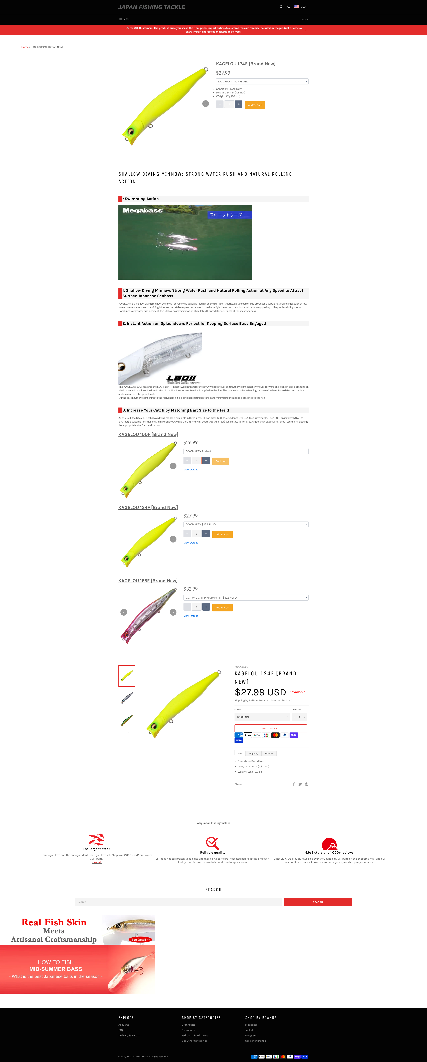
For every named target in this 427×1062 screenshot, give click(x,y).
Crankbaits (188, 1024)
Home (25, 47)
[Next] (205, 103)
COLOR (238, 709)
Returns (269, 753)
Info (240, 753)
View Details (190, 469)
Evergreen (251, 1035)
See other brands (255, 1040)
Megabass (251, 1024)
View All (97, 862)
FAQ (120, 1030)
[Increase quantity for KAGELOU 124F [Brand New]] (238, 104)
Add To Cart (255, 105)
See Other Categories (194, 1040)
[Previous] (123, 612)
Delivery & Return (129, 1035)
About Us (123, 1024)
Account (304, 19)
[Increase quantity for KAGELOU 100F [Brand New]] (206, 460)
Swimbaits (188, 1030)
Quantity (296, 709)
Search (318, 902)
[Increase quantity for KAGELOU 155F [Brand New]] (206, 607)
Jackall (249, 1030)
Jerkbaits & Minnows (195, 1035)
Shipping (253, 753)
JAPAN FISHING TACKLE (137, 1056)
